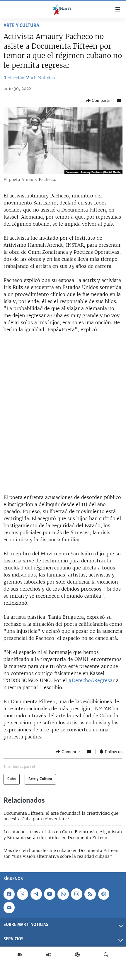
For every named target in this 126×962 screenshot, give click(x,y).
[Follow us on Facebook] (9, 894)
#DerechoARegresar (91, 680)
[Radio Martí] (48, 954)
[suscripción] (9, 907)
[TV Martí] (20, 954)
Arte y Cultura (21, 26)
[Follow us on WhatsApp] (63, 894)
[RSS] (90, 894)
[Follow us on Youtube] (49, 894)
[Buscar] (106, 954)
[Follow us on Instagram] (76, 894)
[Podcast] (77, 954)
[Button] (98, 100)
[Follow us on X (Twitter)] (22, 894)
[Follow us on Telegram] (36, 894)
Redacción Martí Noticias (29, 77)
